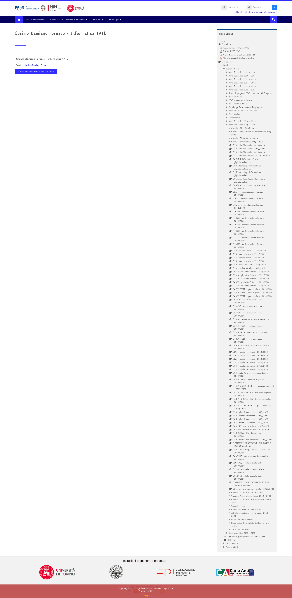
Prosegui (146, 595)
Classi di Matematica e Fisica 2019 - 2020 (251, 495)
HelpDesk (97, 19)
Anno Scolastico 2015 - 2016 (242, 79)
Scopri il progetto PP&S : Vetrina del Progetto (250, 93)
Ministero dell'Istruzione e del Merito (67, 19)
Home (222, 40)
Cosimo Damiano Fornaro (36, 65)
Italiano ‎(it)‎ (113, 19)
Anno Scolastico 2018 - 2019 (242, 121)
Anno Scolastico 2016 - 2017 (242, 75)
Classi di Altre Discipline (242, 128)
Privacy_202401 (146, 591)
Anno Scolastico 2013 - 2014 (242, 86)
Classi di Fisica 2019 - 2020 (244, 138)
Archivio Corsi (232, 68)
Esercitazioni (234, 114)
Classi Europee (238, 505)
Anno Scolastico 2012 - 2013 (242, 89)
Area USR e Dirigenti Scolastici (243, 110)
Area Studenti (232, 546)
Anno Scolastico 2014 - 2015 (242, 82)
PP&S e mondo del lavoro (240, 100)
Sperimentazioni (236, 117)
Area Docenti (232, 543)
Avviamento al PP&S (238, 103)
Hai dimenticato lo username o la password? (256, 12)
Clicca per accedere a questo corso (36, 71)
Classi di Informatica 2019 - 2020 (247, 141)
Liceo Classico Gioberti (242, 519)
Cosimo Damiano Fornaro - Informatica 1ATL (42, 59)
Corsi (225, 65)
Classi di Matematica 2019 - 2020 (247, 492)
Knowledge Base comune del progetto (246, 107)
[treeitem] (247, 293)
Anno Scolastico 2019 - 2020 (242, 124)
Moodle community (34, 19)
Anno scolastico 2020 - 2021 (242, 532)
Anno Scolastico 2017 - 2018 (242, 72)
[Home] (50, 7)
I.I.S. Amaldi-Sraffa (240, 529)
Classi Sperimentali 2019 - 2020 (246, 509)
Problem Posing (235, 96)
